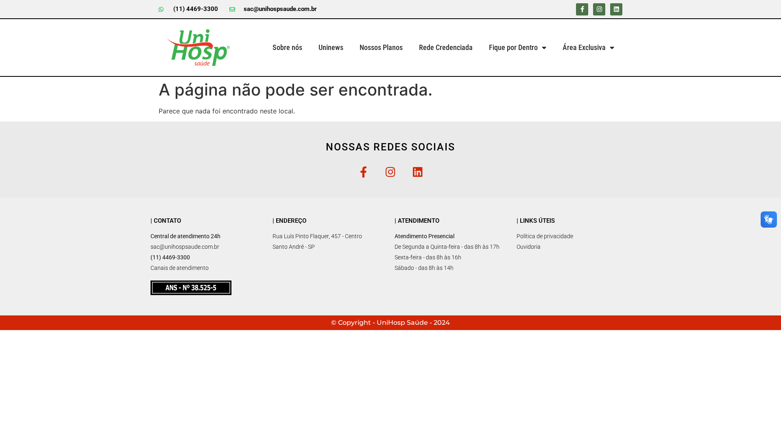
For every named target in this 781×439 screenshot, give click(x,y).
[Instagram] (599, 9)
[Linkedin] (616, 9)
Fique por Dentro (513, 47)
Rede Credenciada (446, 47)
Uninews (331, 47)
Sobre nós (287, 47)
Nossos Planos (381, 47)
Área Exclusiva (584, 47)
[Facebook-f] (582, 9)
